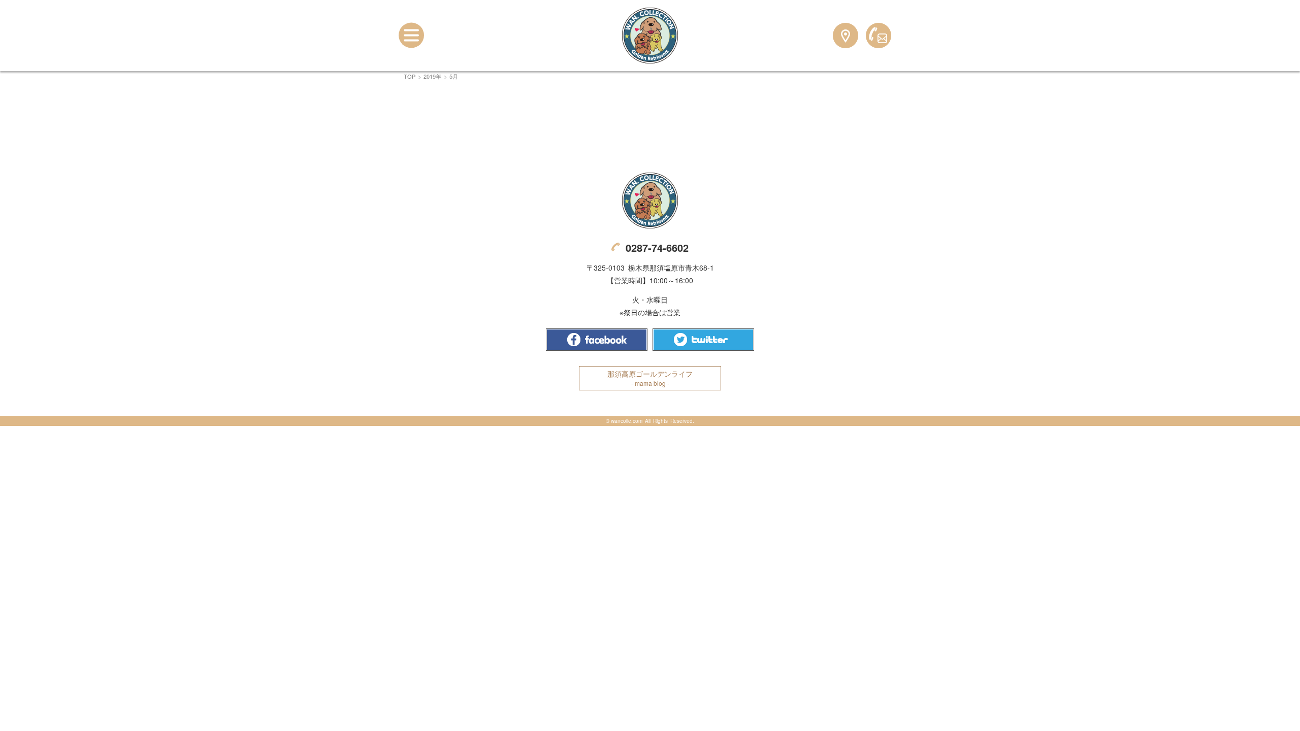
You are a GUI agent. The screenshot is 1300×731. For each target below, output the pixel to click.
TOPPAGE (650, 35)
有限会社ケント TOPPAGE (650, 200)
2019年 (432, 76)
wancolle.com (626, 420)
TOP (409, 76)
